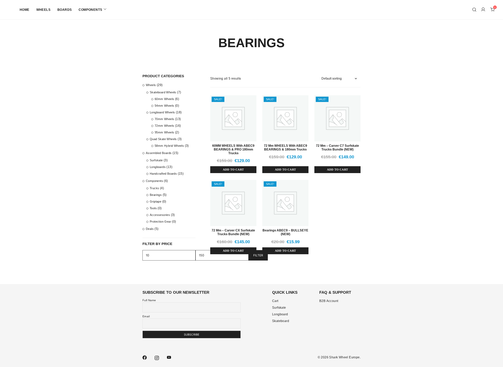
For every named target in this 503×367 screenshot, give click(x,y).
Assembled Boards (159, 153)
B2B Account (328, 301)
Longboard (280, 314)
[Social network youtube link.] (169, 357)
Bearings (156, 194)
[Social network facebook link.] (144, 357)
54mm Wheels (164, 105)
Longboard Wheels (162, 112)
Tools (153, 208)
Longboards (158, 167)
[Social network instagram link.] (157, 357)
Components (154, 181)
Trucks (154, 188)
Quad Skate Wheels (163, 139)
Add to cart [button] (233, 169)
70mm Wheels (164, 119)
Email (146, 316)
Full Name (149, 300)
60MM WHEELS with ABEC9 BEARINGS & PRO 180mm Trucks (233, 149)
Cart (275, 301)
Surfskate (156, 160)
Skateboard (280, 321)
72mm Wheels (164, 125)
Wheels (151, 85)
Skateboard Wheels (163, 92)
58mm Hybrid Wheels (169, 145)
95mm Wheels (164, 132)
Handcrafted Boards (163, 173)
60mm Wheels (164, 99)
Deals (150, 228)
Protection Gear (160, 221)
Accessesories (160, 215)
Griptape (155, 201)
